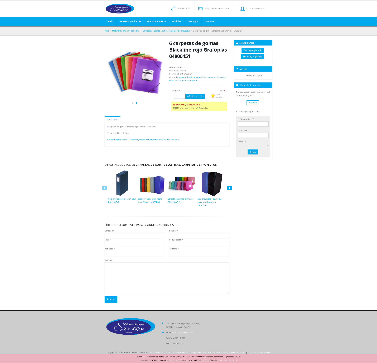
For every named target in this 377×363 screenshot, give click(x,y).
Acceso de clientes (255, 8)
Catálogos (192, 21)
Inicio (110, 21)
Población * (110, 248)
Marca (243, 141)
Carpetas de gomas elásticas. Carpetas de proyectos (166, 30)
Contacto (210, 21)
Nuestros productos (130, 21)
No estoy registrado (252, 56)
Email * (108, 239)
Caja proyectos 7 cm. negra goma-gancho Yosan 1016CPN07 (209, 202)
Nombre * (173, 230)
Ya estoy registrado (252, 50)
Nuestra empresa (156, 21)
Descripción (112, 119)
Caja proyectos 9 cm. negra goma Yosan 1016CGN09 (150, 200)
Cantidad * (109, 230)
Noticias (176, 21)
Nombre (243, 130)
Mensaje (108, 260)
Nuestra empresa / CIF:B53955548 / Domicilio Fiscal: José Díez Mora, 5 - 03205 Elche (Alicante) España (192, 352)
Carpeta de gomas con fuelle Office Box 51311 (181, 200)
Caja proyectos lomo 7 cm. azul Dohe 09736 (122, 200)
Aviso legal (241, 352)
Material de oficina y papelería (125, 30)
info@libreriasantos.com (216, 8)
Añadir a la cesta (195, 96)
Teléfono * (174, 248)
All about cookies (227, 360)
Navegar (253, 102)
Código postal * (176, 239)
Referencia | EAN (247, 119)
